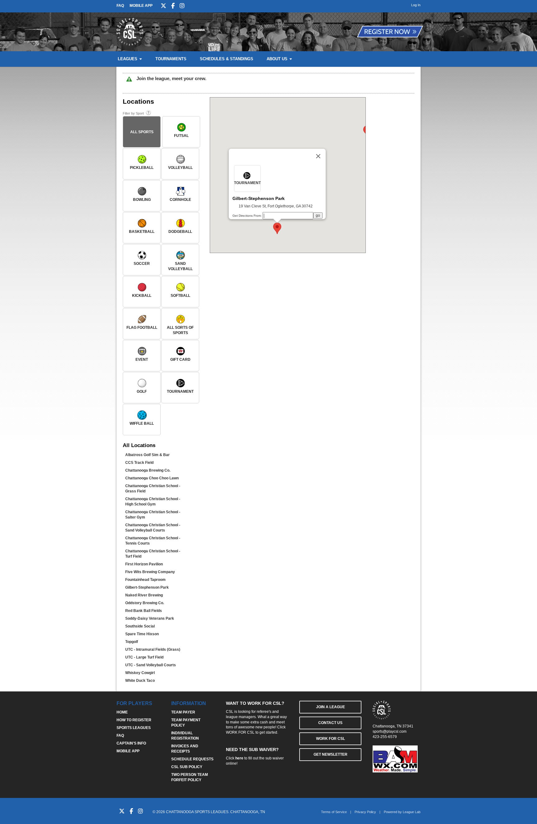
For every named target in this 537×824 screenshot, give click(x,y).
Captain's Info (131, 743)
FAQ (120, 5)
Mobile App (141, 5)
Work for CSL (330, 738)
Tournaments (170, 59)
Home (122, 712)
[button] (277, 228)
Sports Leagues (134, 728)
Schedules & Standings (226, 59)
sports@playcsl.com (389, 731)
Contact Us (330, 723)
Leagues (127, 59)
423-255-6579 (385, 737)
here (239, 758)
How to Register (134, 720)
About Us (277, 59)
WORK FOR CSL (240, 732)
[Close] (318, 156)
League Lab (411, 812)
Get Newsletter (330, 754)
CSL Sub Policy (186, 767)
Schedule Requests (192, 759)
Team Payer (183, 712)
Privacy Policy (365, 812)
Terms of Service (334, 812)
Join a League (330, 707)
